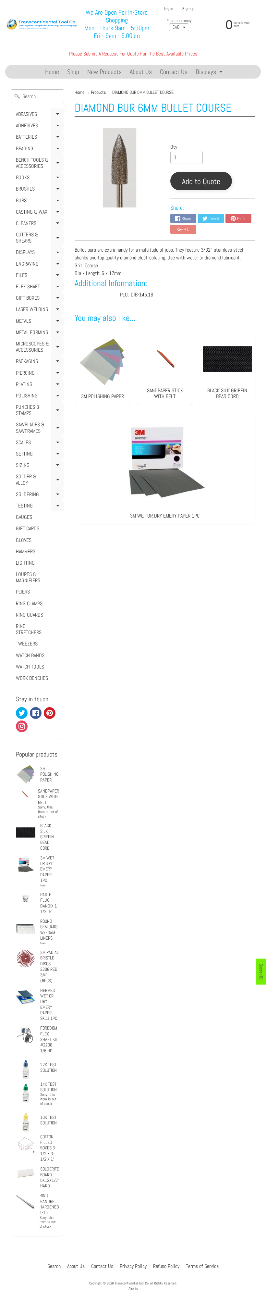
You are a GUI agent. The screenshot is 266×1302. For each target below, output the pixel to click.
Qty (173, 147)
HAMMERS (25, 551)
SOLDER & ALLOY (39, 480)
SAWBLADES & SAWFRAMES (39, 428)
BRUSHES (39, 189)
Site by (133, 1288)
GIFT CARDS (27, 528)
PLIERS (23, 591)
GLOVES (23, 540)
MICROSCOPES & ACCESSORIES (39, 348)
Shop (73, 72)
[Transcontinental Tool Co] (42, 24)
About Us (141, 72)
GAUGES (24, 517)
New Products (104, 72)
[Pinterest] (49, 713)
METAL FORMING (39, 333)
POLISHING (39, 396)
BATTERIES (39, 138)
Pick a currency (178, 20)
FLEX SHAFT (39, 287)
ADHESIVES (39, 126)
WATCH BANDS (30, 655)
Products (98, 92)
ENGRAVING (39, 264)
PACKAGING (39, 362)
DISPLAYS (39, 253)
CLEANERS (39, 224)
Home (52, 72)
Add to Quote (201, 181)
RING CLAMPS (29, 603)
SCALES (39, 443)
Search (54, 1266)
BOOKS (39, 178)
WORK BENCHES (32, 678)
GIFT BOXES (39, 299)
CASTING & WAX (39, 213)
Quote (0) (261, 971)
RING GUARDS (29, 614)
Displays (210, 73)
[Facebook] (36, 713)
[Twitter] (22, 713)
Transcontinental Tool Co (132, 1283)
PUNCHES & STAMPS (39, 411)
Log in (168, 9)
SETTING (39, 454)
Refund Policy (166, 1266)
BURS (39, 201)
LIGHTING (25, 562)
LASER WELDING (39, 310)
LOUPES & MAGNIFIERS (28, 577)
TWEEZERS (27, 643)
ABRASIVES (39, 115)
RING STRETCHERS (29, 629)
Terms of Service (202, 1266)
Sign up (188, 9)
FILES (39, 276)
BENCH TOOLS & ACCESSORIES (39, 164)
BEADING (39, 149)
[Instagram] (22, 726)
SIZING (39, 466)
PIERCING (39, 374)
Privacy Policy (133, 1266)
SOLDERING (39, 495)
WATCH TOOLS (30, 666)
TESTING (39, 506)
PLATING (39, 385)
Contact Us (173, 72)
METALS (39, 322)
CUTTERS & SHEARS (39, 238)
